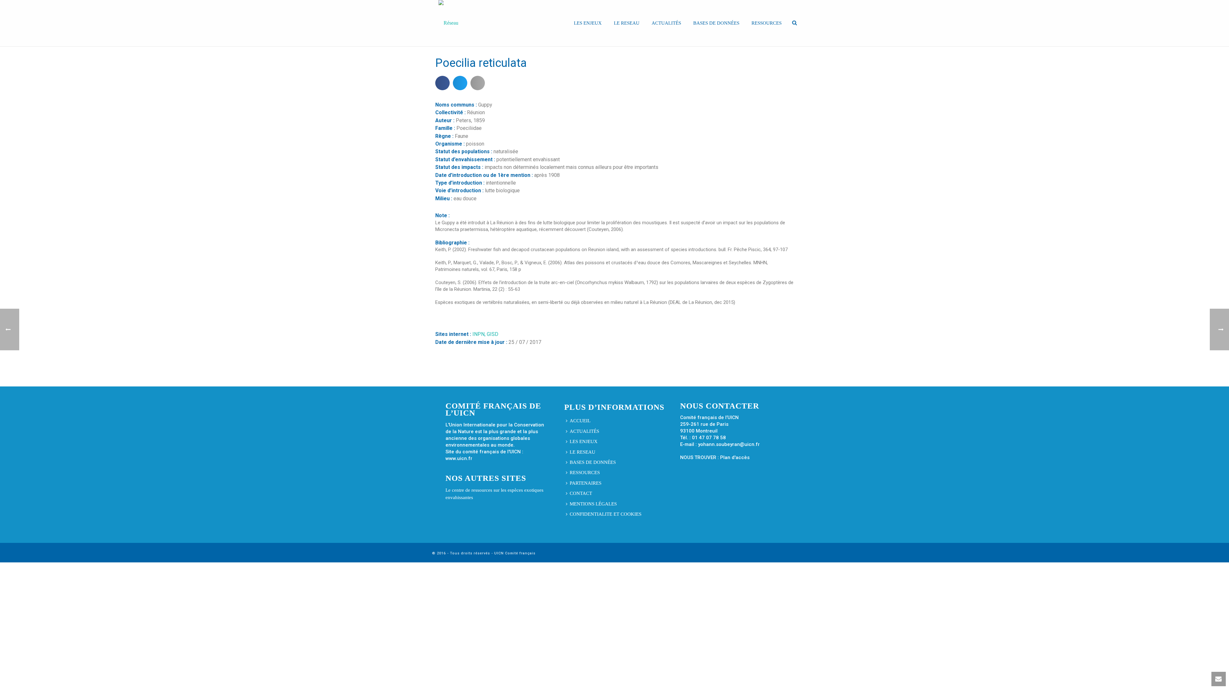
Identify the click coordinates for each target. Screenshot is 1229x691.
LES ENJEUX (588, 23)
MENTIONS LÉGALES (593, 503)
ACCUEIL (580, 420)
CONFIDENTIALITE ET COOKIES (605, 514)
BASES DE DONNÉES (716, 23)
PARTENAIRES (585, 483)
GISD (492, 334)
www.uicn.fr (459, 458)
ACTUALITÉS (666, 23)
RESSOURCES (766, 23)
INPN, (479, 334)
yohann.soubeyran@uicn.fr (729, 444)
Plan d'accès (735, 457)
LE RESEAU (626, 23)
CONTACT (581, 493)
